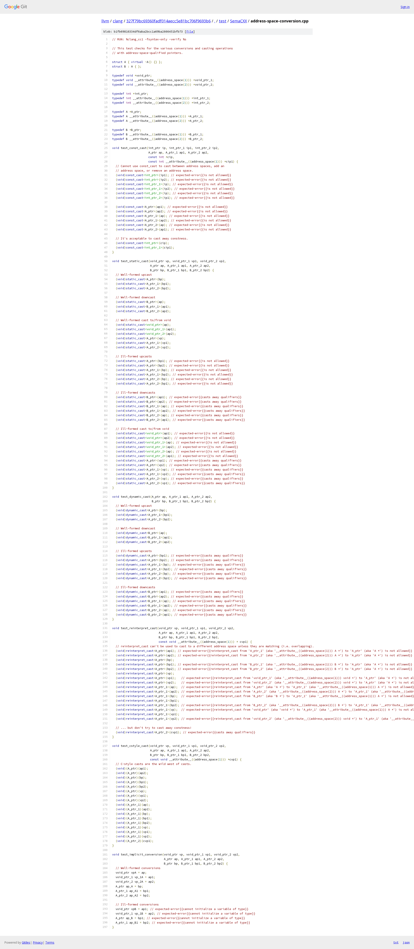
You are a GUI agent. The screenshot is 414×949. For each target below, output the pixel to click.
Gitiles (26, 942)
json (406, 942)
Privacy (38, 942)
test (222, 20)
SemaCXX (238, 20)
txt (395, 942)
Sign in (405, 7)
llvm (105, 20)
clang (118, 20)
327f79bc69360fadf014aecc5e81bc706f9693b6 (168, 20)
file (189, 31)
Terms (49, 942)
